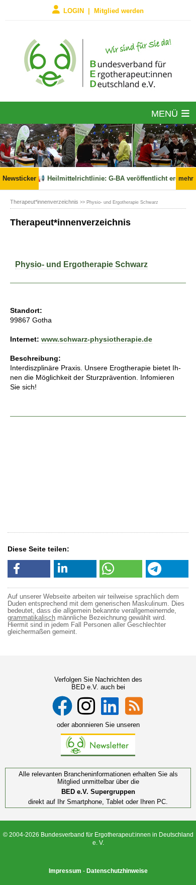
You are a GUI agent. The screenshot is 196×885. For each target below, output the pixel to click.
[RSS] (134, 706)
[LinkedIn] (110, 706)
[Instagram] (86, 706)
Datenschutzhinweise (117, 870)
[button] (29, 569)
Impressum (65, 870)
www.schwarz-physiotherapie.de (96, 339)
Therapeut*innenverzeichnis (44, 202)
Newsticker (19, 178)
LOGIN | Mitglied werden (103, 10)
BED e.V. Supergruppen (98, 791)
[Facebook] (62, 706)
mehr (185, 178)
